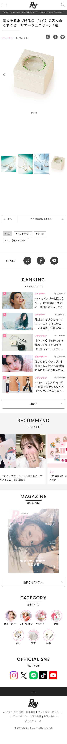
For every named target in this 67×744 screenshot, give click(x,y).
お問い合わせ (51, 716)
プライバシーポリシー (49, 712)
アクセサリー (23, 233)
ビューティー (15, 12)
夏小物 (41, 233)
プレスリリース (33, 720)
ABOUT (7, 712)
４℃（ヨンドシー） (16, 240)
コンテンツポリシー (18, 716)
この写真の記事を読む (41, 219)
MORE (33, 404)
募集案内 (31, 712)
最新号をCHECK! (33, 582)
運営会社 (36, 716)
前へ (10, 219)
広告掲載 (19, 712)
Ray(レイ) (6, 12)
